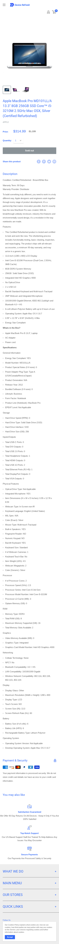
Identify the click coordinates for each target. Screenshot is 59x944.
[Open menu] (4, 5)
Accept (10, 937)
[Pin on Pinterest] (44, 161)
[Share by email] (54, 161)
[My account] (48, 11)
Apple (6, 122)
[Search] (38, 11)
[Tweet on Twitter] (49, 161)
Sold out (29, 150)
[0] (54, 12)
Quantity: (7, 140)
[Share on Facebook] (39, 161)
